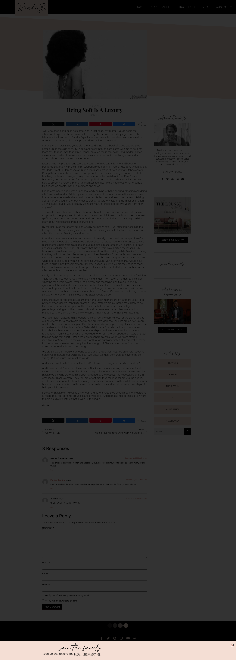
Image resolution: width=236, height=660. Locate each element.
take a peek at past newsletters (87, 655)
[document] (118, 330)
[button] (232, 645)
